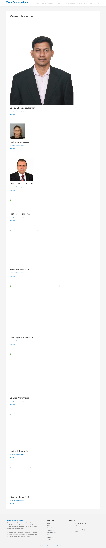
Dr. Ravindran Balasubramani (23, 108)
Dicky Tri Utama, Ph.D (19, 497)
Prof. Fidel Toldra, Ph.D (20, 214)
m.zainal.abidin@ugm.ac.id (83, 530)
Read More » (13, 114)
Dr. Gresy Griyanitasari (19, 398)
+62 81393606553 (80, 524)
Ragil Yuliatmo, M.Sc (19, 451)
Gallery (79, 3)
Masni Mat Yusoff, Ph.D (20, 270)
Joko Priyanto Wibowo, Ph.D (22, 338)
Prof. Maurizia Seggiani (20, 142)
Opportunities (88, 3)
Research (51, 3)
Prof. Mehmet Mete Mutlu (21, 184)
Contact (97, 3)
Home (37, 3)
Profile (44, 3)
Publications (60, 3)
